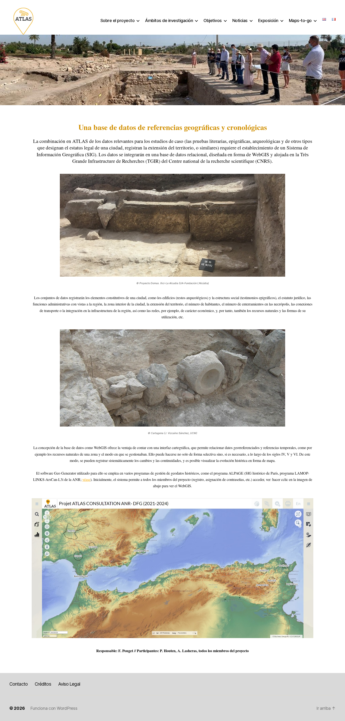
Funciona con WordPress (53, 708)
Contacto (18, 684)
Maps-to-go (300, 20)
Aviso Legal (69, 684)
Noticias (240, 20)
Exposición (268, 20)
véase (86, 479)
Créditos (43, 684)
